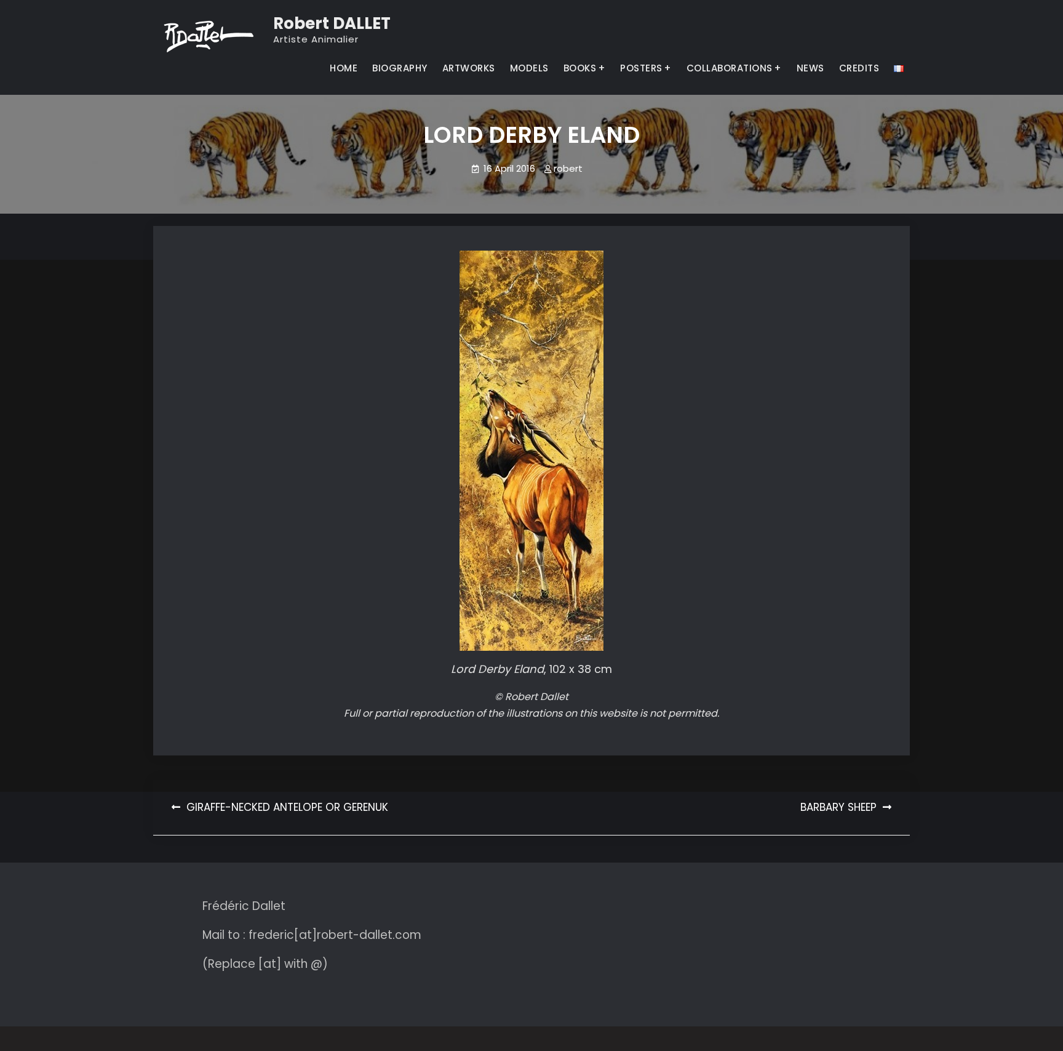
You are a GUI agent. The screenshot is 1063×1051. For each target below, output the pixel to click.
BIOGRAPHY (400, 68)
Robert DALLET (332, 23)
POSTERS (641, 68)
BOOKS (580, 68)
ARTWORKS (468, 68)
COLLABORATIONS (730, 68)
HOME (343, 68)
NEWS (810, 68)
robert (568, 168)
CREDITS (859, 68)
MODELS (529, 68)
